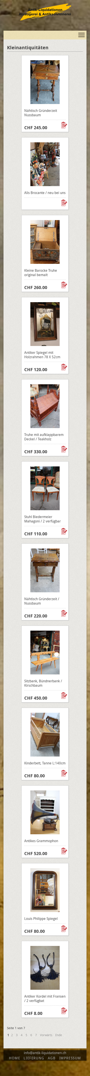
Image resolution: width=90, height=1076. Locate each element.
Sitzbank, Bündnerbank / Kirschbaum (43, 683)
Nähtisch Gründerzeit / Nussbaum (41, 601)
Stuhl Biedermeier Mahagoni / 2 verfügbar (42, 519)
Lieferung (34, 1058)
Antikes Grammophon (41, 840)
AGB (52, 1058)
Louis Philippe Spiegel (41, 918)
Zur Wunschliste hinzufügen (64, 125)
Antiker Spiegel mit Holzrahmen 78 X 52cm (42, 354)
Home (14, 1058)
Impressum (70, 1058)
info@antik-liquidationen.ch (45, 1052)
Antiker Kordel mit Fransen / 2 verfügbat (45, 998)
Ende (58, 1035)
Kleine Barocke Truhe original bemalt (40, 272)
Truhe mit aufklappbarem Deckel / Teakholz (44, 436)
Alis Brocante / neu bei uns (45, 192)
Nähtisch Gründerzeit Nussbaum (40, 112)
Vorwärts (46, 1035)
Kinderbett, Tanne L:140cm (45, 763)
